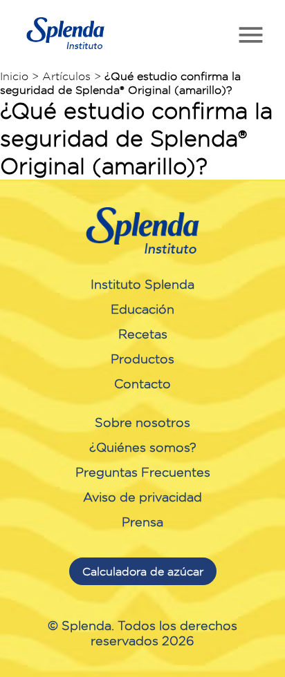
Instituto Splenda (142, 284)
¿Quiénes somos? (142, 447)
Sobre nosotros (142, 422)
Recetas (142, 333)
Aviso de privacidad (142, 496)
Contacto (142, 383)
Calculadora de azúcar (142, 571)
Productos (142, 358)
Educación (142, 308)
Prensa (142, 521)
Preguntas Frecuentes (142, 471)
